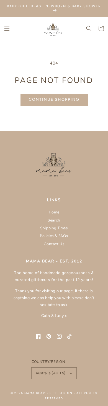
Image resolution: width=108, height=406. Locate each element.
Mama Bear (34, 393)
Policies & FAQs (54, 235)
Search (54, 220)
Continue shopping (54, 99)
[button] (7, 28)
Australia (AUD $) (51, 373)
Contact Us (54, 244)
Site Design (61, 393)
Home (54, 212)
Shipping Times (54, 228)
